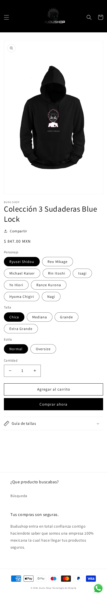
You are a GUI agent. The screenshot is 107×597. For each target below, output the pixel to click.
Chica (14, 317)
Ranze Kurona (48, 285)
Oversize (43, 349)
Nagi (51, 296)
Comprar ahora (53, 404)
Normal (16, 349)
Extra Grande (20, 328)
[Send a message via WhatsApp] (98, 588)
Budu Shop (45, 587)
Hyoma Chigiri (21, 296)
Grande (66, 317)
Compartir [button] (18, 231)
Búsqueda (18, 495)
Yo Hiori (16, 285)
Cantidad (10, 360)
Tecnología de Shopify (64, 587)
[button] (6, 17)
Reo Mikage (58, 261)
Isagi (82, 273)
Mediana (39, 317)
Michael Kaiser (22, 273)
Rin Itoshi (56, 273)
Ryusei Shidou (21, 261)
